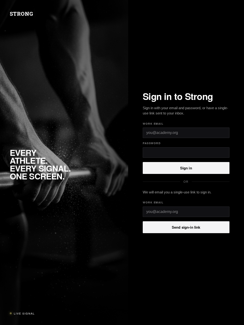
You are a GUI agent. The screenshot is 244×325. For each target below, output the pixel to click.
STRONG (21, 13)
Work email (153, 123)
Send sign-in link (186, 227)
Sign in (186, 168)
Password (152, 143)
